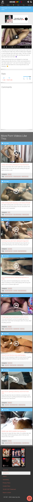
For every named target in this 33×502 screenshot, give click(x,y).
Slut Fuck (22, 328)
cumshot (15, 251)
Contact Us (6, 473)
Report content (7, 492)
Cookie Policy (6, 486)
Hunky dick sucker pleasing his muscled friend (15, 165)
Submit (5, 476)
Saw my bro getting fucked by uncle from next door (15, 392)
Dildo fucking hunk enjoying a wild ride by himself (15, 203)
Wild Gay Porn (20, 365)
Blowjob (9, 174)
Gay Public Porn (25, 443)
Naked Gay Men (25, 176)
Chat (18, 5)
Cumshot (10, 248)
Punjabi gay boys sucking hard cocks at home (14, 317)
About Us (5, 470)
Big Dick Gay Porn (8, 176)
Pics (24, 5)
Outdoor (9, 440)
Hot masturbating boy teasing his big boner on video (15, 278)
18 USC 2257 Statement (9, 489)
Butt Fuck (10, 363)
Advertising (6, 479)
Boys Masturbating (17, 214)
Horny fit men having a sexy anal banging (13, 355)
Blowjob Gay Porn (17, 176)
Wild (9, 212)
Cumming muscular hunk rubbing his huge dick (15, 241)
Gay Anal (7, 365)
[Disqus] (16, 108)
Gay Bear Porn (16, 328)
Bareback (10, 402)
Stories (8, 5)
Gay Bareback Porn (13, 404)
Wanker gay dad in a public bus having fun (13, 431)
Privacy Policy (6, 483)
